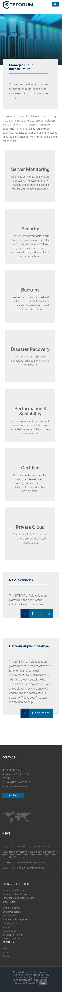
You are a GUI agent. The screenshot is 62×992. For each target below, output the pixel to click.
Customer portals (12, 911)
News (6, 948)
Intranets (7, 927)
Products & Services (16, 884)
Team (6, 952)
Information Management (16, 919)
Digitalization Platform (14, 890)
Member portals (11, 915)
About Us (8, 942)
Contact (13, 795)
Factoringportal (10, 923)
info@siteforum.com (20, 786)
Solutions (9, 901)
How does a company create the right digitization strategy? (30, 851)
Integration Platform (13, 934)
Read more (41, 613)
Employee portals (12, 907)
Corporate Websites (13, 938)
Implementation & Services (17, 894)
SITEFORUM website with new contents (24, 862)
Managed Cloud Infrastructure (18, 897)
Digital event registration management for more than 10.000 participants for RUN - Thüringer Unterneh (30, 846)
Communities (10, 931)
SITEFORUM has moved (15, 857)
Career (6, 956)
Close (42, 983)
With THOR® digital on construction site (24, 868)
